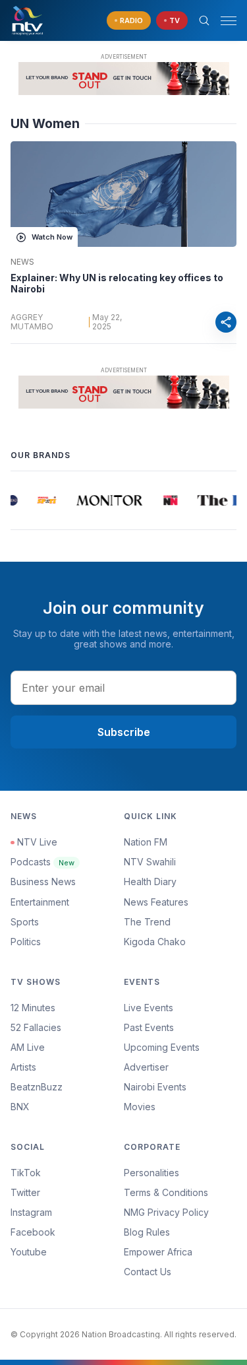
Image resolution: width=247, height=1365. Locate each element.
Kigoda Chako (155, 941)
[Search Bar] (204, 20)
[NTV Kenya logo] (27, 20)
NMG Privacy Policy (166, 1212)
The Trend (147, 921)
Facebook (33, 1232)
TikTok (26, 1172)
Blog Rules (147, 1232)
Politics (26, 941)
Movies (139, 1106)
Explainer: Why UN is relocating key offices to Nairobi (117, 283)
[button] (223, 20)
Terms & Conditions (166, 1192)
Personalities (151, 1172)
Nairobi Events (155, 1086)
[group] (10, 500)
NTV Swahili (150, 861)
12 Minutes (33, 1007)
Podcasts (42, 861)
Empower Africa (158, 1251)
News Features (156, 902)
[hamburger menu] (228, 20)
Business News (43, 881)
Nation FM (145, 842)
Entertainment (40, 902)
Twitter (25, 1192)
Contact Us (147, 1271)
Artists (23, 1067)
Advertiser (146, 1067)
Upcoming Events (162, 1047)
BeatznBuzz (37, 1086)
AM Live (28, 1047)
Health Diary (150, 881)
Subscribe (123, 732)
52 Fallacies (36, 1027)
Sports (25, 921)
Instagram (31, 1212)
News (22, 262)
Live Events (148, 1007)
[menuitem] (180, 1087)
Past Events (149, 1027)
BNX (20, 1106)
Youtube (29, 1251)
